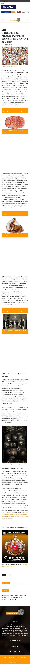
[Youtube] (19, 651)
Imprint (5, 657)
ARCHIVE (5, 590)
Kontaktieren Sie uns (15, 640)
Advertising (23, 657)
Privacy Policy (12, 657)
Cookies (17, 657)
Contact (15, 659)
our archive (6, 595)
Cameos (8, 575)
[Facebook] (10, 651)
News (4, 29)
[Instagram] (15, 651)
